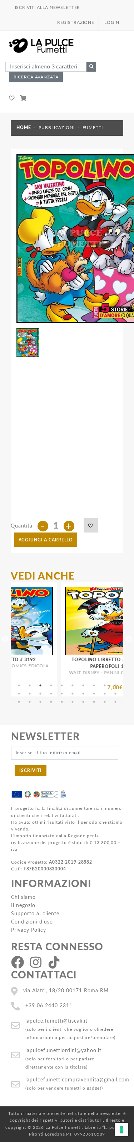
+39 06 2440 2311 (49, 1005)
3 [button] (40, 685)
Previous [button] (5, 639)
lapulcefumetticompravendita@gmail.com (77, 1079)
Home (23, 127)
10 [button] (115, 685)
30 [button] (115, 701)
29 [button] (104, 701)
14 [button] (51, 693)
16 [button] (72, 693)
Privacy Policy (28, 930)
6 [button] (72, 685)
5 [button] (61, 685)
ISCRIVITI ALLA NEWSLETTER (47, 7)
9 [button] (104, 685)
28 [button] (94, 701)
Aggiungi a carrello (46, 540)
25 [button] (61, 701)
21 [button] (19, 701)
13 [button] (40, 693)
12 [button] (29, 693)
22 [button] (29, 701)
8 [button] (94, 685)
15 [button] (61, 693)
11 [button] (19, 693)
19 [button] (104, 693)
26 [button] (72, 701)
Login (111, 22)
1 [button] (19, 685)
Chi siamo (23, 897)
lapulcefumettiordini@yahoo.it (63, 1050)
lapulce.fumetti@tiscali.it (56, 1021)
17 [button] (83, 693)
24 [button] (51, 701)
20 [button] (115, 693)
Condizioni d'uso (32, 922)
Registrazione (75, 22)
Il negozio (23, 905)
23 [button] (40, 701)
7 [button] (83, 685)
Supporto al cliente (35, 913)
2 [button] (29, 685)
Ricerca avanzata (36, 77)
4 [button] (51, 685)
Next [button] (128, 639)
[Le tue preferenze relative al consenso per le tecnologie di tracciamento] (121, 1129)
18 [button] (94, 693)
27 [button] (83, 701)
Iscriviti (30, 770)
